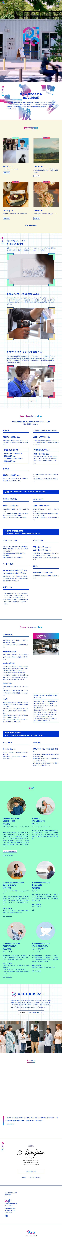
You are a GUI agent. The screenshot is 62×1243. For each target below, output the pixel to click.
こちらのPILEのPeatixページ (42, 716)
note (4, 855)
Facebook (10, 855)
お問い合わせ (31, 1171)
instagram (9, 916)
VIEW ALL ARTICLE (31, 225)
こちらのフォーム (8, 666)
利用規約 (25, 655)
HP (4, 916)
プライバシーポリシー (10, 657)
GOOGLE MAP (10, 1124)
